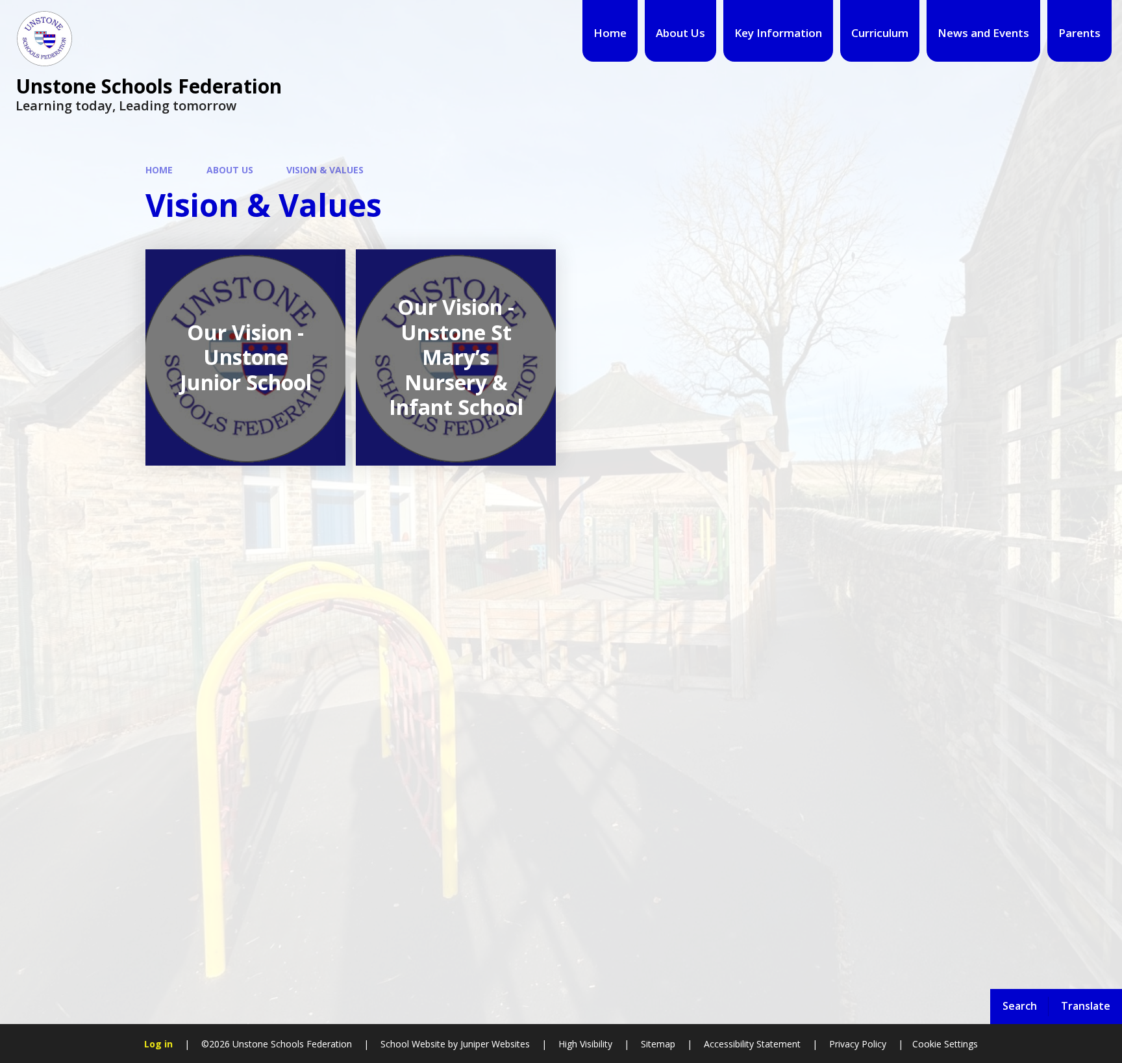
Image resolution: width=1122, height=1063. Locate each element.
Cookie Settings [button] (945, 1044)
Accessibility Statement (752, 1044)
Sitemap (658, 1044)
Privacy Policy (857, 1044)
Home (159, 170)
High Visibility (585, 1044)
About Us (229, 170)
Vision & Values (325, 170)
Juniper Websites (494, 1044)
